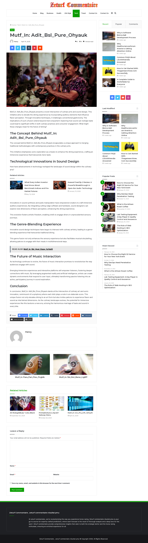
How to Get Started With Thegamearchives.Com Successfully (127, 70)
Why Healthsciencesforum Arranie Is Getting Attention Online (129, 130)
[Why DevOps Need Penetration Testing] (108, 197)
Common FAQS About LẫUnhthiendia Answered (126, 59)
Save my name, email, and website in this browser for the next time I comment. (41, 483)
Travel (83, 13)
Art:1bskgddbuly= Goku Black (22, 413)
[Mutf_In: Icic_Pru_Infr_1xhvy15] (80, 403)
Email (12, 474)
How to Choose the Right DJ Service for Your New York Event (127, 185)
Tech (76, 13)
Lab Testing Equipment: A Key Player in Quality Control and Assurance (127, 216)
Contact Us (93, 13)
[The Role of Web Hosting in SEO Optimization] (108, 228)
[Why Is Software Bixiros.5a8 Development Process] (108, 36)
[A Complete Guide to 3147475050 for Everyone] (108, 82)
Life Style (68, 13)
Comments (133, 24)
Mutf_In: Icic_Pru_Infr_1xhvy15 (80, 413)
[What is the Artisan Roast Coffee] (108, 207)
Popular (119, 24)
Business (50, 13)
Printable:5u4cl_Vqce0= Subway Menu (49, 414)
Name (12, 466)
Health (59, 13)
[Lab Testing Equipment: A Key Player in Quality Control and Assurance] (108, 217)
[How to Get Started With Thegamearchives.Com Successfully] (108, 71)
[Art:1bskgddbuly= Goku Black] (22, 403)
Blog (41, 13)
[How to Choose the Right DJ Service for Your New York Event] (108, 186)
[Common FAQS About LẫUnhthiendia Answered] (108, 60)
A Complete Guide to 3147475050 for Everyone (126, 81)
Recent (105, 24)
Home (35, 13)
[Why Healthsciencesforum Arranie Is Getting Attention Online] (108, 47)
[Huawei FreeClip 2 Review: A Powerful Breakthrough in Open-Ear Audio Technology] (59, 185)
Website (56, 474)
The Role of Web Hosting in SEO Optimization (124, 228)
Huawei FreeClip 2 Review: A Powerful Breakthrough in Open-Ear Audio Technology (80, 185)
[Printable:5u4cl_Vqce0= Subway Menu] (51, 403)
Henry (16, 41)
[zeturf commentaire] (74, 4)
